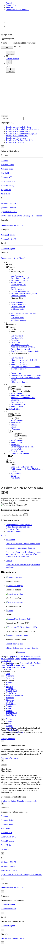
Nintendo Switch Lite (19, 364)
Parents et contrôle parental (11, 656)
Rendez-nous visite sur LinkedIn (13, 258)
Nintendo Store (7, 169)
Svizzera (9, 726)
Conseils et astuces (18, 451)
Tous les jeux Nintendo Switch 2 (18, 127)
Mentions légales (26, 663)
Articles (14, 425)
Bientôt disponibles (18, 285)
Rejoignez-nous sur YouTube (12, 225)
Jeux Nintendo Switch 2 (20, 278)
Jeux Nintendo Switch (19, 280)
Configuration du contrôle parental (19, 525)
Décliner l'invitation (8, 801)
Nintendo (4, 161)
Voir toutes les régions (14, 695)
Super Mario (6, 190)
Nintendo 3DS (6, 177)
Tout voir (4, 535)
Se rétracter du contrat (17, 665)
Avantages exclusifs (18, 404)
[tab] (22, 652)
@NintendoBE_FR (8, 203)
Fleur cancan (16, 373)
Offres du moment (18, 307)
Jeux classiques (16, 402)
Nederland (10, 676)
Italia (8, 674)
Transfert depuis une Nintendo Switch (25, 351)
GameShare (15, 342)
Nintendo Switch (7, 165)
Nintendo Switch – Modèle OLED (24, 360)
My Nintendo (16, 473)
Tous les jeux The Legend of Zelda (19, 140)
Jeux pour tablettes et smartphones (24, 293)
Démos (13, 287)
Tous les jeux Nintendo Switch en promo (21, 133)
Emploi (13, 476)
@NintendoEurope (8, 207)
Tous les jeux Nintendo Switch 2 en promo (22, 129)
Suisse (8, 708)
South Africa (11, 715)
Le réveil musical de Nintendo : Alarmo (26, 375)
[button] (24, 264)
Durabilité (30, 665)
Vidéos (13, 427)
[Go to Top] (22, 482)
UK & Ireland (11, 713)
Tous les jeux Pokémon (15, 142)
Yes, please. (14, 758)
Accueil (9, 3)
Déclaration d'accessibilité (11, 667)
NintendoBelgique (8, 235)
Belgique (9, 702)
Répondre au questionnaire (27, 801)
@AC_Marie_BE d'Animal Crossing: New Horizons (21, 216)
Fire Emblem (6, 173)
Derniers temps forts (18, 304)
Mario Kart (5, 194)
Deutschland (11, 689)
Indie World (15, 445)
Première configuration (14, 529)
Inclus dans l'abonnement (20, 395)
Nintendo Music (17, 406)
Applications (16, 422)
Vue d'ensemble (17, 276)
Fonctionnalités (16, 338)
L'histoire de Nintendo (19, 382)
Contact (24, 667)
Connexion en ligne (13, 531)
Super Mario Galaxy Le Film (22, 467)
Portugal (9, 719)
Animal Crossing (7, 185)
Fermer (3, 739)
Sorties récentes (17, 282)
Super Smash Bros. (8, 181)
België (8, 684)
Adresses (9, 7)
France (8, 669)
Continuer (11, 739)
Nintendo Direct (17, 442)
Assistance (26, 656)
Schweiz (9, 682)
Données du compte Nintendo (17, 10)
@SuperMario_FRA (9, 212)
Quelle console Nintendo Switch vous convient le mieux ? (25, 368)
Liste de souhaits (17, 318)
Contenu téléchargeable (20, 291)
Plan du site (15, 478)
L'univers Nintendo (18, 296)
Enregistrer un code (18, 320)
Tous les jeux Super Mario (16, 138)
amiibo (13, 380)
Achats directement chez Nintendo (19, 527)
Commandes (11, 5)
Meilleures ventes (17, 309)
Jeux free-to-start (17, 289)
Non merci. (5, 758)
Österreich (10, 678)
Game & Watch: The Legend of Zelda (25, 378)
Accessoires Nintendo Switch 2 (23, 347)
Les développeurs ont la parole (22, 447)
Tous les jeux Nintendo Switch (18, 131)
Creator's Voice (16, 449)
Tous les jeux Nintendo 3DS (17, 136)
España (8, 691)
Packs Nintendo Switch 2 (20, 349)
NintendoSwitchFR (8, 239)
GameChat (15, 340)
